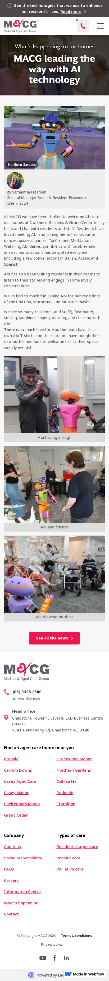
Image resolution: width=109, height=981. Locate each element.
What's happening (21, 903)
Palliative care (70, 869)
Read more (71, 11)
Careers (11, 880)
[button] (100, 26)
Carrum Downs (18, 770)
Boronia (11, 759)
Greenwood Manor (74, 759)
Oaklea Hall (68, 781)
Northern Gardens (74, 770)
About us (12, 847)
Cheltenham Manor (22, 804)
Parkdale (65, 793)
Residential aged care (77, 847)
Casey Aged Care (20, 781)
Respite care (68, 858)
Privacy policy (52, 944)
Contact (11, 914)
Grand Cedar (16, 815)
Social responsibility (23, 858)
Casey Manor (16, 793)
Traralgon (66, 804)
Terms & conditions (76, 935)
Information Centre (22, 891)
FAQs (9, 869)
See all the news (52, 638)
